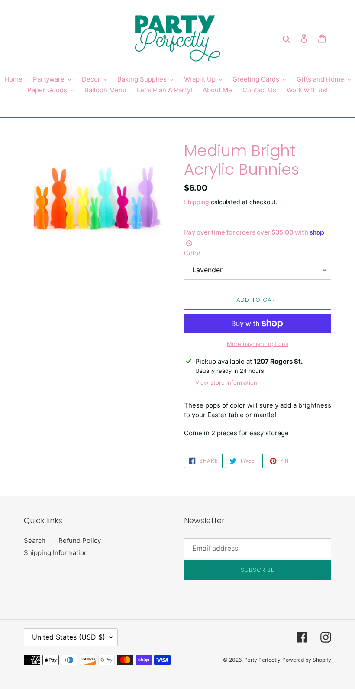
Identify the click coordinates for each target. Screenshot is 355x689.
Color (192, 253)
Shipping (196, 202)
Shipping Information (56, 553)
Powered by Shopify (306, 659)
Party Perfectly (262, 659)
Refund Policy (79, 540)
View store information (226, 382)
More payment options (257, 343)
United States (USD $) (68, 637)
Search (34, 540)
